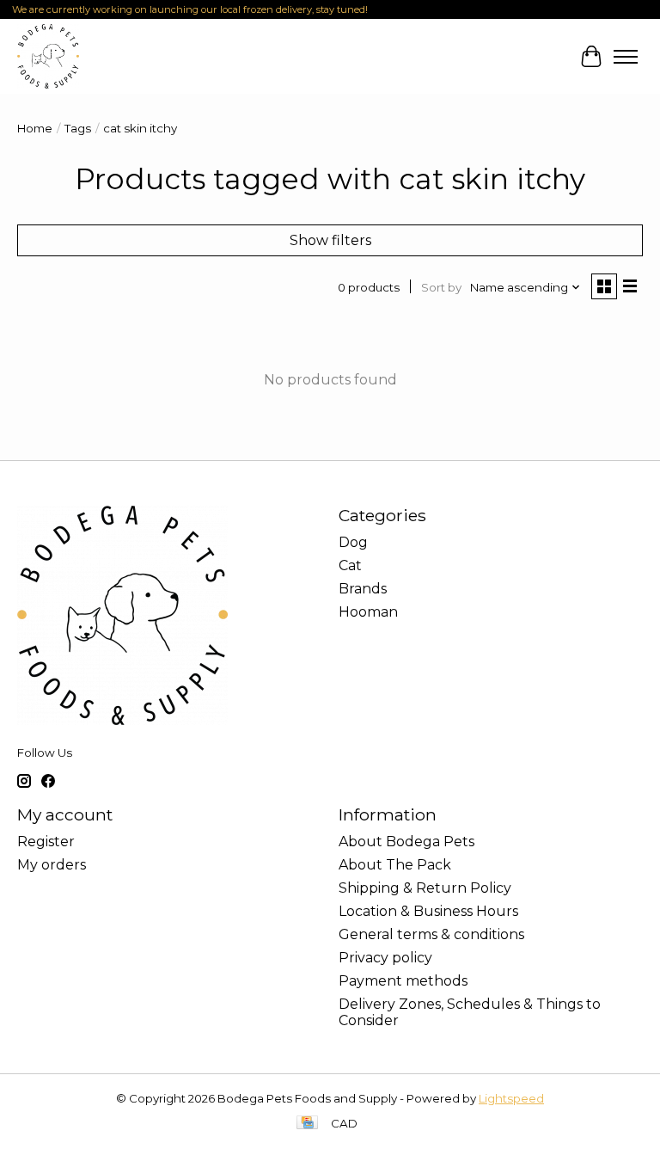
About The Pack (395, 865)
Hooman (368, 612)
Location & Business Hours (428, 911)
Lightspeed (511, 1098)
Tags (77, 128)
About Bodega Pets (406, 841)
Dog (353, 542)
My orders (51, 865)
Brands (363, 589)
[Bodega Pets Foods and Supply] (48, 56)
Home (34, 128)
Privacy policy (385, 957)
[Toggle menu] (625, 57)
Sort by (441, 287)
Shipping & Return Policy (425, 888)
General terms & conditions (431, 934)
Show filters (330, 240)
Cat (350, 565)
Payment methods (403, 981)
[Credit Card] (307, 1123)
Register (46, 841)
